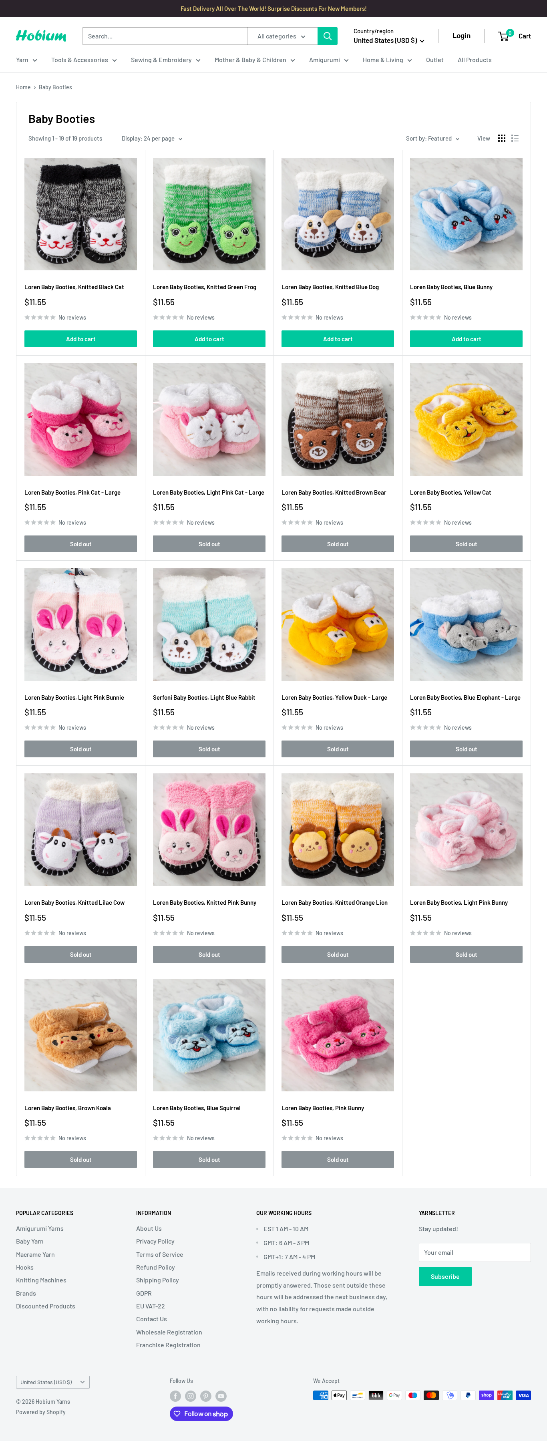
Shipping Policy (157, 1280)
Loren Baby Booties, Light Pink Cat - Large (208, 492)
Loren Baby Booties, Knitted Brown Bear (334, 492)
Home (23, 87)
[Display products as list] (515, 138)
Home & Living (383, 59)
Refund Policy (155, 1267)
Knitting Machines (41, 1280)
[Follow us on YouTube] (221, 1396)
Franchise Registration (168, 1344)
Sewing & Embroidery (161, 59)
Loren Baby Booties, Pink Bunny (323, 1107)
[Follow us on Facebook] (175, 1396)
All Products (475, 59)
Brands (26, 1293)
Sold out (81, 543)
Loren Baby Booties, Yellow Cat (450, 492)
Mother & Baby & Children (250, 59)
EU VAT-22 (150, 1306)
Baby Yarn (30, 1241)
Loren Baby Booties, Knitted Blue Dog (330, 286)
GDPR (144, 1293)
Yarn (22, 59)
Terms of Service (159, 1254)
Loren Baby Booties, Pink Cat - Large (72, 492)
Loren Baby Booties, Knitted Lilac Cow (74, 902)
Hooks (25, 1267)
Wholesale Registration (169, 1332)
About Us (149, 1228)
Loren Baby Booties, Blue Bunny (451, 286)
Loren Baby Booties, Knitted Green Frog (204, 286)
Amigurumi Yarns (40, 1228)
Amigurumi (324, 59)
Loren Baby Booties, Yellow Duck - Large (334, 697)
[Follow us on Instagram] (190, 1396)
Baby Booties (55, 87)
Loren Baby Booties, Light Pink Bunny (459, 902)
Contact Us (151, 1318)
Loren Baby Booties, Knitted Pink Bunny (204, 902)
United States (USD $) (46, 1382)
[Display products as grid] (501, 138)
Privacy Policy (155, 1241)
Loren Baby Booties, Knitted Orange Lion (335, 902)
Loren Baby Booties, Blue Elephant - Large (465, 697)
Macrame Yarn (35, 1254)
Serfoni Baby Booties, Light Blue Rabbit (204, 697)
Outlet (435, 59)
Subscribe (445, 1276)
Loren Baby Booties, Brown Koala (67, 1107)
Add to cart (81, 338)
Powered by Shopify (41, 1412)
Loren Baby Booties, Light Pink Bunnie (74, 697)
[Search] (328, 36)
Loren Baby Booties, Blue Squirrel (197, 1107)
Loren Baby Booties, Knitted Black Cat (74, 286)
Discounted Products (45, 1306)
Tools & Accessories (79, 59)
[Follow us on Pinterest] (205, 1396)
